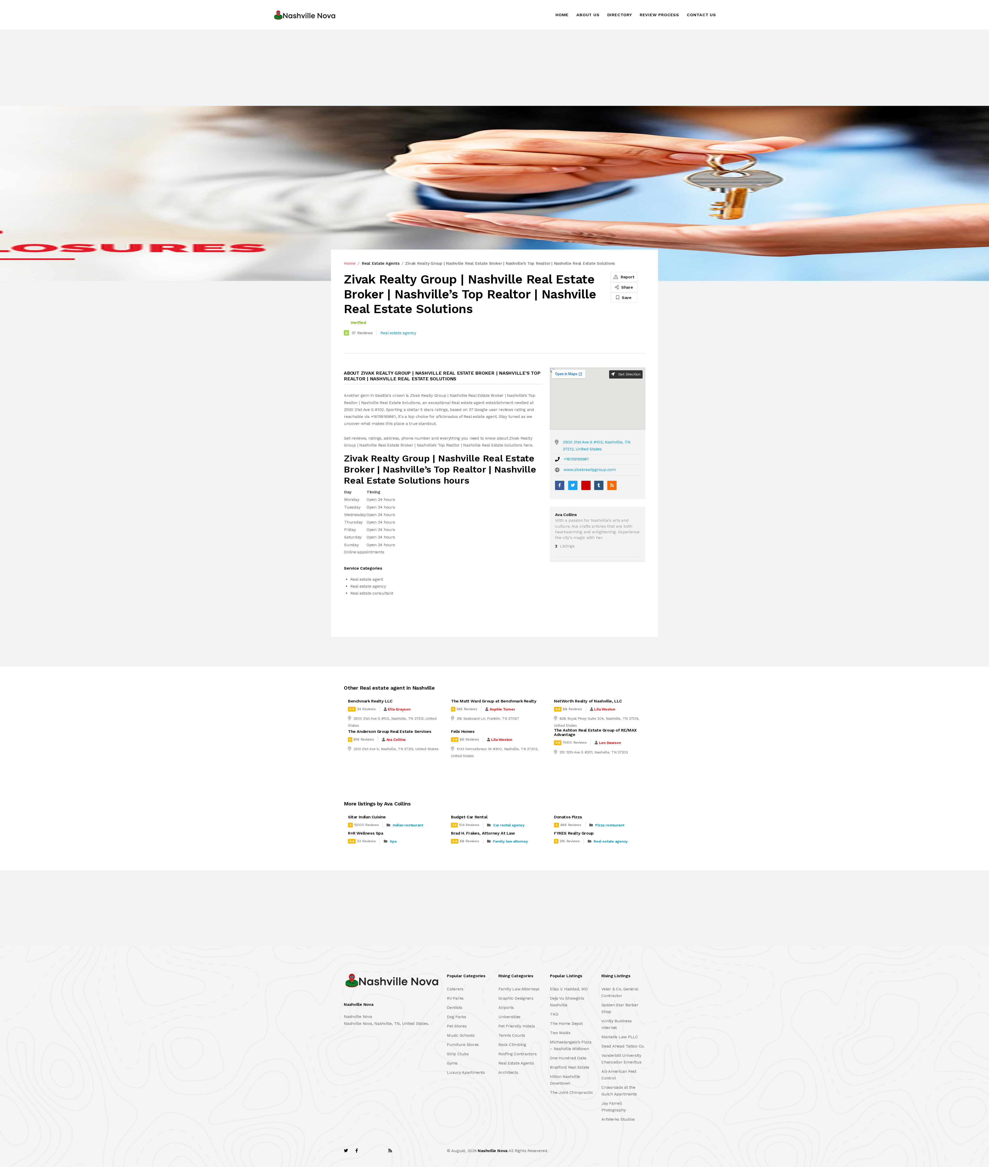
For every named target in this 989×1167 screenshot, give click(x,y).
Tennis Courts (511, 1035)
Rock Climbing (512, 1044)
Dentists (454, 1007)
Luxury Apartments (466, 1072)
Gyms (452, 1063)
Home (562, 14)
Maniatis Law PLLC (619, 1036)
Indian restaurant (408, 825)
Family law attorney (510, 841)
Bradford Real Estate (569, 1067)
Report (626, 276)
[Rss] (390, 1150)
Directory (619, 14)
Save (626, 297)
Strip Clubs (457, 1053)
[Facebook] (559, 485)
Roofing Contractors (517, 1053)
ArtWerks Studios (618, 1119)
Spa (393, 841)
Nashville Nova (492, 1150)
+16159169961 (576, 459)
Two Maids (560, 1032)
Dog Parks (456, 1016)
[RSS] (612, 485)
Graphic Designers (515, 998)
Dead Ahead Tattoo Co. (623, 1046)
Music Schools (461, 1035)
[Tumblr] (598, 485)
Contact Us (701, 14)
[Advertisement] (154, 68)
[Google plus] (586, 485)
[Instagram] (379, 1150)
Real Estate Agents (380, 263)
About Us (587, 14)
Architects (508, 1072)
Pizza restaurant (609, 825)
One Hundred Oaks (568, 1058)
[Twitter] (572, 485)
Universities (509, 1016)
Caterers (455, 988)
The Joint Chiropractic (571, 1092)
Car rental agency (509, 825)
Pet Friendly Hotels (516, 1026)
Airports (506, 1007)
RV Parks (455, 998)
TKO (554, 1014)
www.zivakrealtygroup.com (590, 469)
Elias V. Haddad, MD (568, 988)
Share (626, 287)
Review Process (659, 14)
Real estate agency (611, 841)
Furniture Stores (463, 1044)
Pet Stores (457, 1026)
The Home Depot (566, 1023)
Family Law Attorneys (518, 988)
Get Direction (629, 374)
